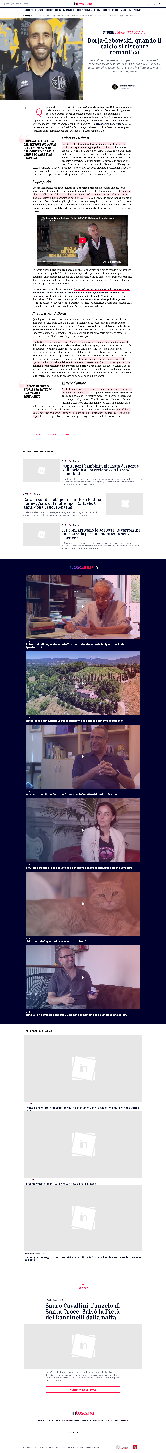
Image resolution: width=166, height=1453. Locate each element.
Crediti (62, 1447)
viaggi (123, 10)
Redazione (75, 460)
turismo (133, 15)
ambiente (28, 10)
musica (97, 10)
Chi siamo (79, 1447)
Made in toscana (84, 10)
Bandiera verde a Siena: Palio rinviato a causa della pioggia (60, 1183)
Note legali (27, 1447)
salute (106, 10)
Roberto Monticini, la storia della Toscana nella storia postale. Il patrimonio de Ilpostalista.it (75, 646)
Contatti (88, 1447)
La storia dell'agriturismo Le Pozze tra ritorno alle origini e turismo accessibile (74, 721)
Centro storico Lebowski (107, 123)
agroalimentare (58, 15)
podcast (138, 10)
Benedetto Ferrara (128, 85)
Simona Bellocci (59, 1300)
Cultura (28, 1180)
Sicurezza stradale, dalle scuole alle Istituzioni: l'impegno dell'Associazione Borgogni (79, 868)
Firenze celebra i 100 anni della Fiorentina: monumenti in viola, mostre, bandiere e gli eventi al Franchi (82, 1109)
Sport (27, 1104)
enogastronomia (53, 10)
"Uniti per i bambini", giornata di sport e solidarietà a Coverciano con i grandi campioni (100, 470)
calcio (37, 434)
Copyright (70, 1447)
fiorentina (52, 434)
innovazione (68, 10)
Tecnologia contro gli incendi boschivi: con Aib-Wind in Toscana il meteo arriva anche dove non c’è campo (82, 1258)
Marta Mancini (39, 1180)
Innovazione (29, 1253)
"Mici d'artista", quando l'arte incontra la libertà (56, 941)
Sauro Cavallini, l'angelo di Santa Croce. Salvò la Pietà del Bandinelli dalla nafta (83, 1311)
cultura (39, 10)
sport (122, 15)
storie (115, 10)
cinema (68, 15)
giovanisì (75, 15)
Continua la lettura (83, 1389)
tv (130, 10)
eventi (99, 15)
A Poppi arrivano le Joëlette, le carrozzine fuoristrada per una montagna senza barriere (101, 534)
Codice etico (53, 1447)
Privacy (35, 1447)
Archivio (95, 1447)
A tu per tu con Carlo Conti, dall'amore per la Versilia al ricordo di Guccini (71, 794)
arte (127, 15)
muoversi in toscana (88, 15)
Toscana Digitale (45, 15)
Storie (108, 32)
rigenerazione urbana (111, 15)
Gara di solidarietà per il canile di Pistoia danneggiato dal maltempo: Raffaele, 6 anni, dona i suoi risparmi (62, 503)
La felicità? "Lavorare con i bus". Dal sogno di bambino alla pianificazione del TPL (76, 1015)
